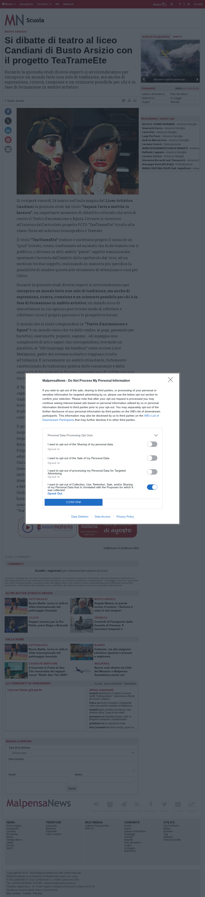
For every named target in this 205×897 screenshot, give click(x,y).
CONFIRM (73, 502)
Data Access (102, 516)
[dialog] (102, 448)
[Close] (172, 381)
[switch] (152, 444)
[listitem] (102, 435)
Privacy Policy (125, 516)
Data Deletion (79, 516)
